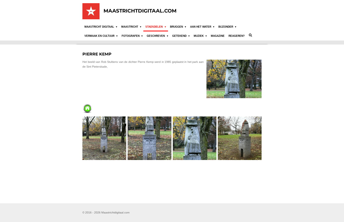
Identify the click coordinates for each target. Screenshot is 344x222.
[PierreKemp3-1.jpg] (194, 138)
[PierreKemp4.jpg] (239, 138)
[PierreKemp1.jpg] (104, 138)
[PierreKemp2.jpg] (149, 138)
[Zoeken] (250, 35)
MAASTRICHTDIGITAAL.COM (140, 11)
